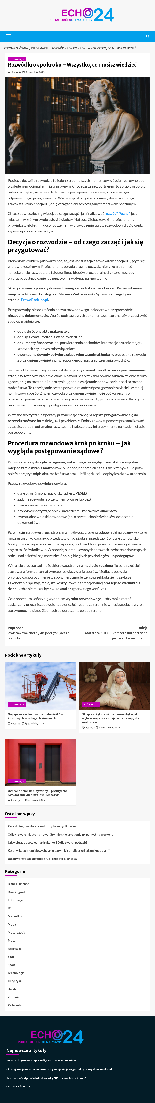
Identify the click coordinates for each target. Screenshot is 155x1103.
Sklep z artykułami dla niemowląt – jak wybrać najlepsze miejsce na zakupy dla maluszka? (110, 718)
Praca (12, 940)
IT (9, 908)
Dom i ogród (16, 892)
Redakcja (16, 72)
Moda (12, 924)
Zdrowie (13, 997)
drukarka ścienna (18, 1086)
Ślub (11, 956)
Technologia (16, 973)
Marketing (15, 916)
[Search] (147, 36)
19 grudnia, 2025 (34, 723)
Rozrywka (15, 948)
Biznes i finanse (18, 884)
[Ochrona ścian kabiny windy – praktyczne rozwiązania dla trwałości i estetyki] (40, 762)
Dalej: (116, 633)
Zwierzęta (15, 1005)
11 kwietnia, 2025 (35, 72)
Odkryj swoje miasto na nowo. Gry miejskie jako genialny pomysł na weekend (60, 834)
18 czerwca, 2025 (35, 800)
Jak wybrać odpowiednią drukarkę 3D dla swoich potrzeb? (47, 842)
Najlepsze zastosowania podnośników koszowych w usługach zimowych (35, 716)
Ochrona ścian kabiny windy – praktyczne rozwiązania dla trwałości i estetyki (38, 793)
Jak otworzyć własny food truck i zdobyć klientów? (42, 858)
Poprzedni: (38, 633)
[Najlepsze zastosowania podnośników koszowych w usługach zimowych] (40, 686)
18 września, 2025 (109, 727)
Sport (11, 965)
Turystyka (15, 981)
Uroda (12, 989)
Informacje (17, 59)
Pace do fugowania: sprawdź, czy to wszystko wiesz (43, 826)
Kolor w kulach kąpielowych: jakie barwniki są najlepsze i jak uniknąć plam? (59, 850)
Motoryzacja (16, 932)
